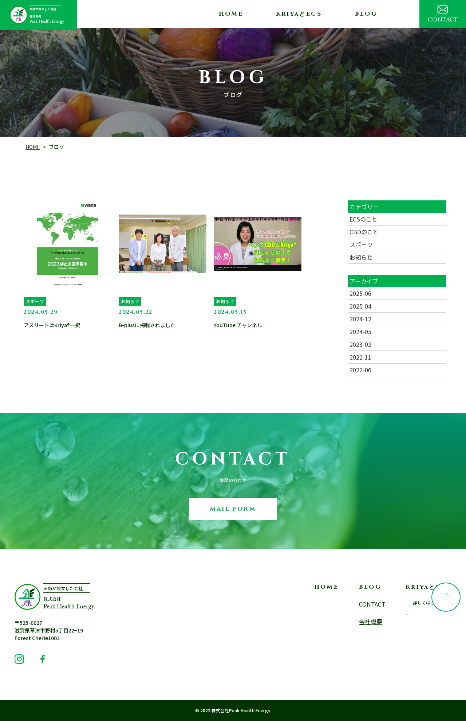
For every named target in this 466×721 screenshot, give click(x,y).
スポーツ (361, 244)
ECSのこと (364, 219)
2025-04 (360, 306)
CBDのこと (364, 231)
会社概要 (370, 621)
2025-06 (360, 293)
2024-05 (360, 331)
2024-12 (360, 318)
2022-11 (360, 357)
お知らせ (361, 257)
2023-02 (360, 344)
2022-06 (360, 369)
